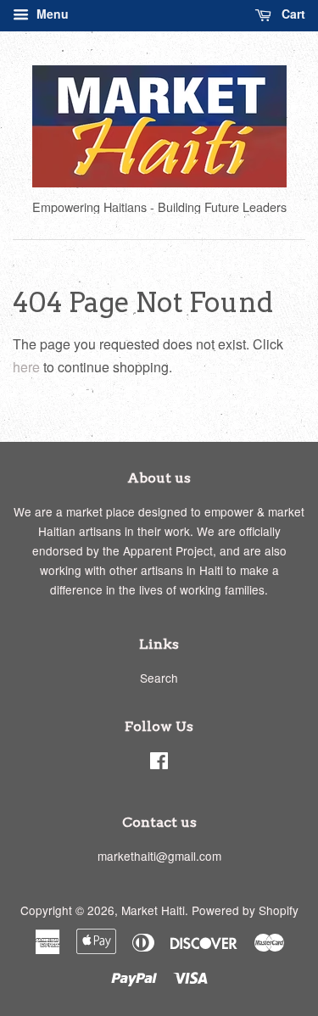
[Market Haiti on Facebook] (159, 763)
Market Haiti (153, 910)
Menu (51, 13)
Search (159, 677)
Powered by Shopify (245, 910)
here (26, 367)
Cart (291, 13)
